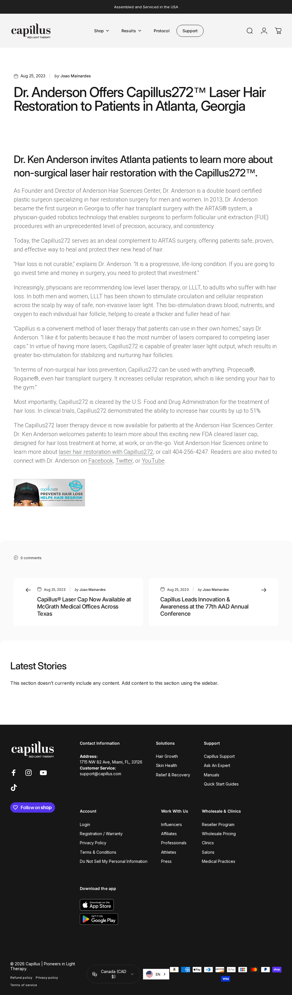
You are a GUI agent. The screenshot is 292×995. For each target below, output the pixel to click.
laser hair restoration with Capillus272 (106, 451)
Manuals (211, 774)
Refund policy (21, 978)
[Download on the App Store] (97, 905)
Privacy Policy (93, 842)
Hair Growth (167, 756)
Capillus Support (219, 756)
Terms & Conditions (98, 852)
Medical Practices (218, 861)
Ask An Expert (217, 765)
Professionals (173, 842)
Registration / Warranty (101, 833)
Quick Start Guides (221, 784)
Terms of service (23, 985)
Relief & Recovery (173, 774)
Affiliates (169, 833)
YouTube (153, 460)
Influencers (171, 824)
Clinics (208, 842)
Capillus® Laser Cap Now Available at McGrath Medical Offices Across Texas (84, 606)
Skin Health (166, 765)
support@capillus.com (100, 773)
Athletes (168, 852)
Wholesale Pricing (219, 833)
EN (158, 974)
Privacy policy (47, 978)
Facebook (100, 460)
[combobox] (156, 974)
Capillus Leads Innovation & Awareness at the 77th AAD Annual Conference (204, 606)
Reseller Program (218, 824)
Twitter (124, 460)
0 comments (31, 558)
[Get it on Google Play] (99, 919)
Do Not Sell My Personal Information (113, 861)
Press (166, 861)
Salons (208, 852)
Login (85, 824)
